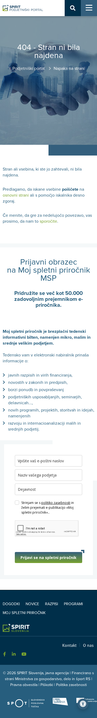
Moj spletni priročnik (24, 613)
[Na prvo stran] (23, 8)
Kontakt (69, 645)
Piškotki (46, 685)
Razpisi (51, 604)
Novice (32, 604)
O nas (88, 645)
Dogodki (11, 604)
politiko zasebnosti (55, 502)
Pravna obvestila (23, 685)
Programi (73, 604)
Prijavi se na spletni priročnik (48, 557)
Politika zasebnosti (71, 685)
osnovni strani (16, 195)
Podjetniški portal (29, 68)
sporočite (48, 221)
